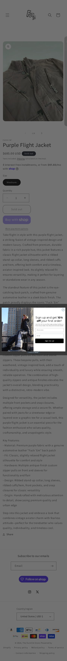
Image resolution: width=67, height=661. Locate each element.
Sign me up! (49, 341)
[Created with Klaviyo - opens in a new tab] (33, 352)
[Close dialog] (63, 309)
